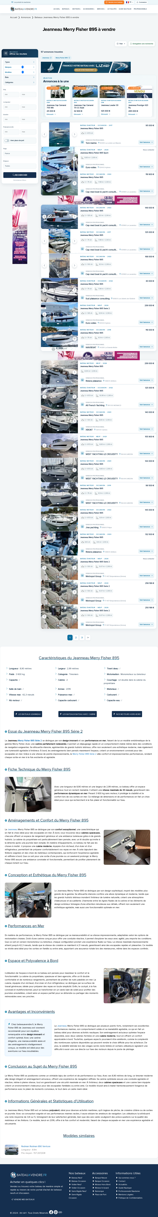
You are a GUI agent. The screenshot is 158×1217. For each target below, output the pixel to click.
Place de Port (100, 1194)
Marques (14, 67)
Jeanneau (12, 829)
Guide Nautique (125, 9)
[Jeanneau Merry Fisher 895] (59, 134)
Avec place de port (17, 140)
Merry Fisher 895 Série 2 (30, 740)
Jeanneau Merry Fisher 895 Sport (94, 153)
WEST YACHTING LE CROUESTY (102, 454)
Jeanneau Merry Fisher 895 (91, 128)
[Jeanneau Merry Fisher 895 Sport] (59, 159)
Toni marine (91, 143)
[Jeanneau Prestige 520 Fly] (85, 91)
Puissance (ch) (8, 127)
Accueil (57, 9)
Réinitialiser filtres (19, 180)
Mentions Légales (125, 1194)
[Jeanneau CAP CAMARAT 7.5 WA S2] (57, 91)
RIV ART (23, 1213)
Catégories (9, 82)
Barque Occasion (102, 1181)
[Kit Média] (60, 1213)
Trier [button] (121, 44)
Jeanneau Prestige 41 (137, 105)
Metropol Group (93, 576)
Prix (4, 90)
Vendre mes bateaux (23, 1199)
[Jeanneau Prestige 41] (139, 91)
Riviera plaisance (94, 381)
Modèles (14, 72)
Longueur (6, 102)
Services (100, 9)
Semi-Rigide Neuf (79, 1191)
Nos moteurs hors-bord (128, 714)
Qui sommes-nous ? (127, 1178)
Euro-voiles (91, 167)
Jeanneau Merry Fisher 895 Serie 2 (95, 308)
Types (7, 62)
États (7, 77)
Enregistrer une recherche (143, 44)
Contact (121, 1181)
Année (5, 115)
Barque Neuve (101, 1178)
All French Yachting (95, 405)
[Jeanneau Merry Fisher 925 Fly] (112, 91)
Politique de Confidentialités (130, 1198)
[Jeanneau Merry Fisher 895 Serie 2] (59, 314)
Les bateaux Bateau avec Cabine (79, 714)
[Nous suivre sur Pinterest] (56, 1213)
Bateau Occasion (79, 1181)
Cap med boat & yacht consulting (102, 191)
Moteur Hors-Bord (102, 1184)
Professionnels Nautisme (129, 1191)
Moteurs (76, 9)
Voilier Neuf (76, 1184)
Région (6, 161)
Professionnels (140, 9)
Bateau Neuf (77, 1178)
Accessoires (88, 9)
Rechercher (21, 175)
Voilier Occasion (78, 1188)
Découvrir (50, 114)
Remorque (99, 1191)
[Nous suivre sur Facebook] (51, 1213)
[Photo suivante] (74, 134)
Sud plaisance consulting (98, 298)
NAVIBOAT (91, 347)
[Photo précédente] (44, 134)
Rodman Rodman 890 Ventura (35, 1146)
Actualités (112, 9)
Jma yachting (92, 527)
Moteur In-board (102, 1188)
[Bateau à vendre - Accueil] (23, 9)
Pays (5, 149)
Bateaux (65, 9)
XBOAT (89, 429)
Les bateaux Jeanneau (29, 714)
